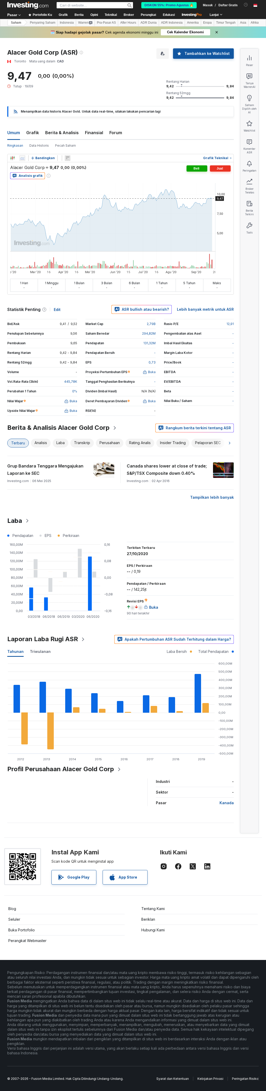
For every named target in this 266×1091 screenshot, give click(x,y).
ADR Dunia (149, 22)
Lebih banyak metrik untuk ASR (205, 309)
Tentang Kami (153, 908)
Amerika (193, 22)
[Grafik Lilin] (12, 158)
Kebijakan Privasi (210, 1079)
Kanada (227, 803)
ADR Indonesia (172, 22)
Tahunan (15, 651)
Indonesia (67, 22)
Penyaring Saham (42, 22)
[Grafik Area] (22, 158)
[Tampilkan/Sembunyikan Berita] (67, 158)
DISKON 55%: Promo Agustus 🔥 (169, 5)
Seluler (14, 919)
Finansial (94, 132)
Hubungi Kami (153, 930)
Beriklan (148, 919)
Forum (115, 132)
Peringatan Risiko (245, 1079)
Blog (12, 908)
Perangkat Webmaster (27, 940)
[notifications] (246, 4)
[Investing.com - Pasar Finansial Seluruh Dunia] (27, 5)
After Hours (128, 22)
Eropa (207, 22)
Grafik (32, 132)
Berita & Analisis (62, 132)
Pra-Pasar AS (106, 22)
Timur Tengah (226, 22)
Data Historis (39, 145)
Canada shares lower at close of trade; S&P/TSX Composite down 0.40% (167, 469)
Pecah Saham (65, 145)
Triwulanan (40, 651)
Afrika (255, 22)
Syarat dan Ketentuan (172, 1079)
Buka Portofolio (21, 930)
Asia (243, 22)
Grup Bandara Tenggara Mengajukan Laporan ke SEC (45, 469)
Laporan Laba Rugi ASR (42, 639)
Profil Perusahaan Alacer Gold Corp (60, 769)
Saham (16, 22)
